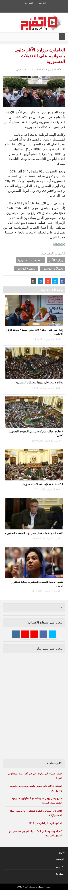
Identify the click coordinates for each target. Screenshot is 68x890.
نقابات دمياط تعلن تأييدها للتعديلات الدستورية (39, 382)
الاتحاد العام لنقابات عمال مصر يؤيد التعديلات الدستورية (34, 533)
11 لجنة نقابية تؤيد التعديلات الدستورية (43, 484)
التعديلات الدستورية (30, 260)
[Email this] (33, 281)
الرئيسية (60, 859)
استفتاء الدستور (26, 268)
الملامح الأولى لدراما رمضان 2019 (45, 823)
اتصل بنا (29, 2)
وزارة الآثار (56, 260)
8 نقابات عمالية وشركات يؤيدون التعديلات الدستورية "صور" (35, 433)
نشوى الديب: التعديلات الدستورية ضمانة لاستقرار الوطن (37, 583)
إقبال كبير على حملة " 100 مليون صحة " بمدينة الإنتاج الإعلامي (34, 331)
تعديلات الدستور (52, 268)
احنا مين (42, 2)
